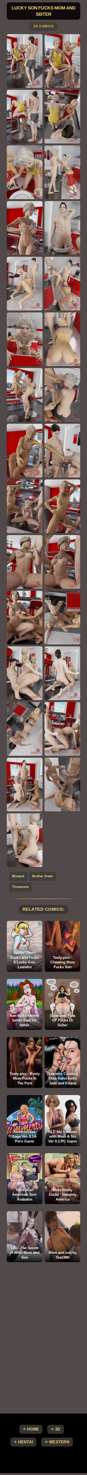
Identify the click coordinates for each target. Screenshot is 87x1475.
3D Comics (43, 26)
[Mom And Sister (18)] (62, 506)
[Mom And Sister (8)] (62, 228)
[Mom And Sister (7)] (25, 228)
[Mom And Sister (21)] (25, 617)
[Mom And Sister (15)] (25, 450)
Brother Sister (42, 876)
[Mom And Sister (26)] (62, 729)
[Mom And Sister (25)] (25, 729)
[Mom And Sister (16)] (62, 450)
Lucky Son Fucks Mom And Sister (43, 11)
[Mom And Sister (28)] (62, 784)
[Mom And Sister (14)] (62, 395)
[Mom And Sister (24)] (62, 673)
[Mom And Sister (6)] (62, 172)
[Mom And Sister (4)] (62, 117)
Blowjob (18, 876)
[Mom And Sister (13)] (25, 395)
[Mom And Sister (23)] (25, 673)
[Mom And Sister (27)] (25, 784)
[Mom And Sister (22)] (62, 617)
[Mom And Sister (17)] (25, 506)
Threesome (20, 887)
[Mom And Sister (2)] (62, 61)
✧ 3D (55, 1429)
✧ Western (57, 1442)
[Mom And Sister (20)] (62, 562)
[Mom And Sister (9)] (25, 283)
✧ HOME (31, 1429)
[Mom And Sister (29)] (25, 840)
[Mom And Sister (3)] (25, 117)
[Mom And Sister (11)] (25, 339)
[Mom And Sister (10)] (62, 283)
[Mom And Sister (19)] (25, 562)
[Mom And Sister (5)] (25, 172)
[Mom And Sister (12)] (62, 339)
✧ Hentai (23, 1442)
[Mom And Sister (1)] (25, 61)
